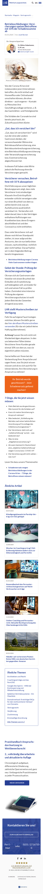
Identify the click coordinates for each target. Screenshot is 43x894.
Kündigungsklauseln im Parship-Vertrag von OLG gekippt (21, 515)
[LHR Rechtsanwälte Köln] (5, 3)
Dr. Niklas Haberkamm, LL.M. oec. (26, 46)
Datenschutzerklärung (27, 876)
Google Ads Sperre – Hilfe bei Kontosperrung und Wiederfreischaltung (19, 688)
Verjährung (11, 711)
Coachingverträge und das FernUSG (18, 681)
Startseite (8, 15)
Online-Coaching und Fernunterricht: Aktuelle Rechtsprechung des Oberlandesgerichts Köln (21, 622)
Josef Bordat (23, 35)
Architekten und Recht (16, 676)
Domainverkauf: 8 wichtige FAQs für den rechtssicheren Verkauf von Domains (20, 701)
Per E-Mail (8, 846)
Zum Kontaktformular (21, 835)
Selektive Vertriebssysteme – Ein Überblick (20, 695)
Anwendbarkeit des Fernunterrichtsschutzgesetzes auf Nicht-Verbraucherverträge (19, 586)
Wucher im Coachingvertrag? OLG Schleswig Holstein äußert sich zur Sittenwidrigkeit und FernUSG (20, 550)
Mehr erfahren (17, 783)
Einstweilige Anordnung (17, 718)
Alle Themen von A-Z (16, 722)
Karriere (11, 876)
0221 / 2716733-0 (31, 846)
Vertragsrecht (25, 15)
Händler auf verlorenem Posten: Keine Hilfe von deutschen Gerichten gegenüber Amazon (20, 658)
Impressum (22, 879)
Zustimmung (12, 714)
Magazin (16, 15)
